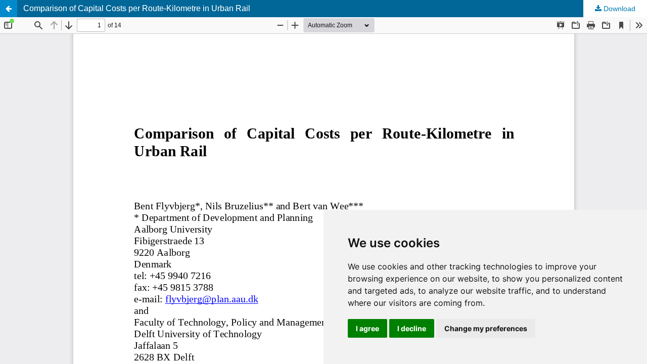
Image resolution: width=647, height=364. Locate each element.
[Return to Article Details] (8, 8)
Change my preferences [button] (485, 328)
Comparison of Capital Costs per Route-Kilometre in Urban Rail (136, 8)
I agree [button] (367, 328)
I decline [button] (411, 328)
